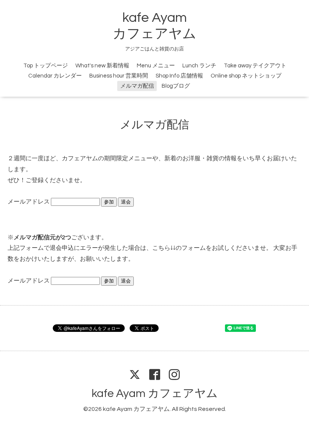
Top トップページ (45, 65)
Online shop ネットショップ (246, 76)
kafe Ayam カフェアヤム (155, 393)
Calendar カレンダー (55, 76)
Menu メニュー (156, 65)
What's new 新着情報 (102, 65)
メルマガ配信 (137, 86)
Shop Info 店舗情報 (179, 76)
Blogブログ (176, 86)
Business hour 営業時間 (118, 76)
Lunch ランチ (199, 65)
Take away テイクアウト (255, 65)
